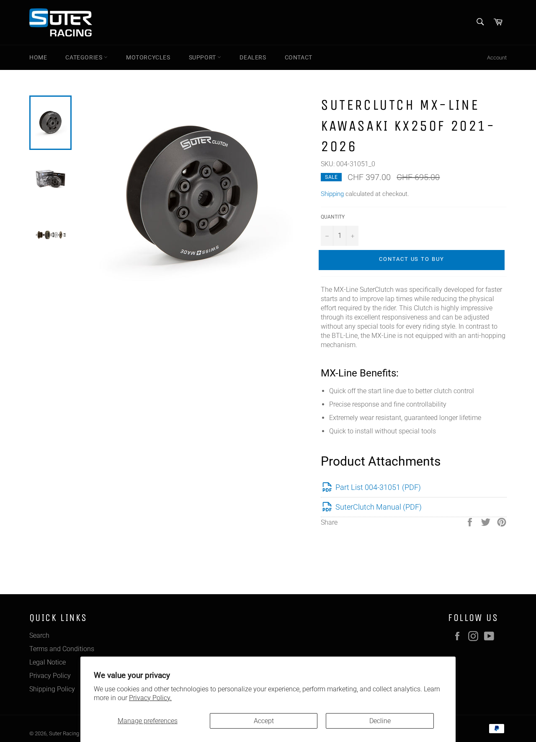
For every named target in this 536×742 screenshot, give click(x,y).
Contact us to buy (411, 259)
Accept (264, 721)
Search (39, 635)
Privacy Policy (50, 676)
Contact (298, 57)
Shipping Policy (52, 689)
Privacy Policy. (150, 698)
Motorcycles (148, 57)
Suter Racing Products (75, 733)
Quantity (333, 217)
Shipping (332, 194)
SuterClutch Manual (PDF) (378, 506)
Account (497, 57)
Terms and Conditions (61, 649)
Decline (380, 721)
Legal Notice (47, 662)
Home (38, 57)
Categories (84, 57)
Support (203, 57)
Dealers (253, 57)
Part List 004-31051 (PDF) (378, 487)
